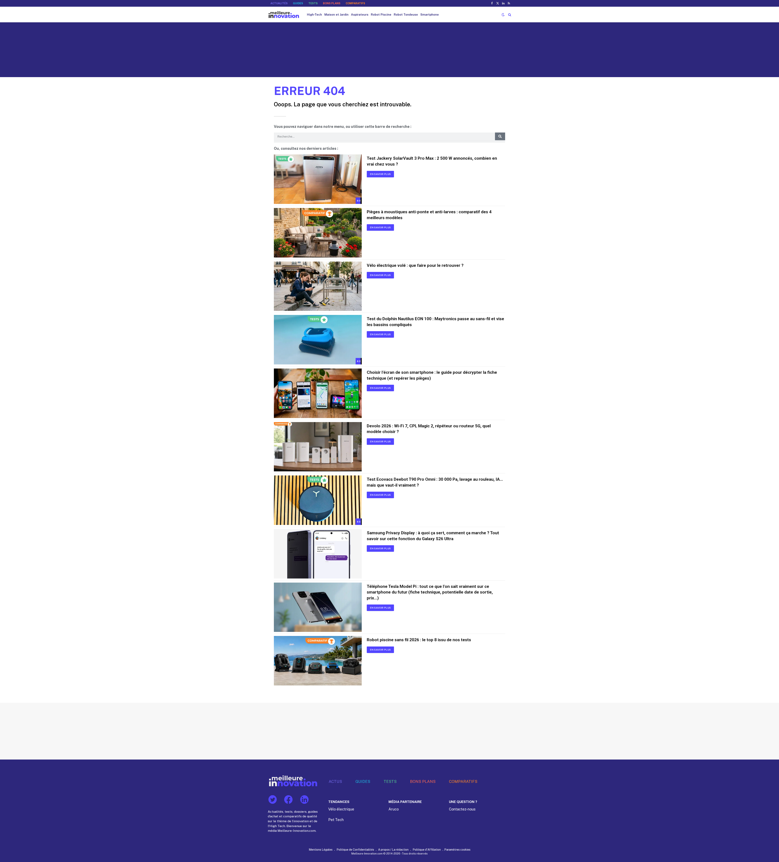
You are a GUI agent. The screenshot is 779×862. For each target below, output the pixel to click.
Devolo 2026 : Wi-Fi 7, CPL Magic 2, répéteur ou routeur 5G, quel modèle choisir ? (429, 428)
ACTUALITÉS (279, 3)
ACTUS (335, 781)
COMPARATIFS (355, 3)
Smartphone (429, 14)
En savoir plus (380, 174)
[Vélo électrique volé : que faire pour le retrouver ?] (318, 286)
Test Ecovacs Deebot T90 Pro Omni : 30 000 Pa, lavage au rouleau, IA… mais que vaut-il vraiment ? (435, 482)
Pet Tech (336, 820)
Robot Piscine (381, 14)
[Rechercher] (509, 14)
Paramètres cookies (457, 849)
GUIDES (298, 3)
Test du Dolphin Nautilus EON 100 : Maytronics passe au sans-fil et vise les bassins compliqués (435, 321)
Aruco (393, 809)
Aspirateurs (359, 14)
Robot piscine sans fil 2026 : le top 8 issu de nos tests (419, 639)
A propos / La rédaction (393, 849)
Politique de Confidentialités (355, 849)
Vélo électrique (341, 809)
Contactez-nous (462, 809)
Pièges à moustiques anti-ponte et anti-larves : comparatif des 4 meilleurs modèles (429, 214)
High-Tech (314, 14)
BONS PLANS (331, 3)
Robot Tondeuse (406, 14)
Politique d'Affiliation (427, 849)
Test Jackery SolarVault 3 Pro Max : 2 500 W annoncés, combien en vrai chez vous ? (432, 161)
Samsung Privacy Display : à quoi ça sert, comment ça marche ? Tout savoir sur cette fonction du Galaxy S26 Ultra (433, 535)
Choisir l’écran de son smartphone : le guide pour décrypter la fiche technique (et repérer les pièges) (432, 375)
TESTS (313, 3)
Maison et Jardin (336, 14)
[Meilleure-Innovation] (284, 14)
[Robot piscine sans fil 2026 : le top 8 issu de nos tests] (318, 660)
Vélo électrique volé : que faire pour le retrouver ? (415, 265)
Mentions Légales (320, 849)
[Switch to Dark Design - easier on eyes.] (503, 14)
